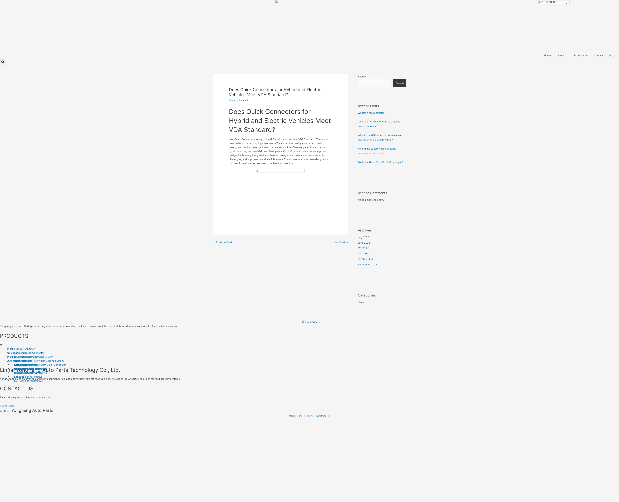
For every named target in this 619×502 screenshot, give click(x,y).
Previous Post (222, 242)
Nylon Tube (20, 364)
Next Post (341, 242)
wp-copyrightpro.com (320, 416)
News (233, 100)
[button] (2, 62)
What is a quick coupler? (372, 112)
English (551, 1)
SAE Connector (23, 356)
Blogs (612, 55)
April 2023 (364, 253)
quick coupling (253, 143)
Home (547, 55)
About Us (562, 55)
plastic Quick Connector (288, 151)
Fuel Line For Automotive (28, 376)
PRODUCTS (14, 336)
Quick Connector (244, 139)
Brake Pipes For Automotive (30, 368)
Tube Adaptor (22, 360)
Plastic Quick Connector (21, 348)
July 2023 (363, 237)
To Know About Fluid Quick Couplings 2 (380, 162)
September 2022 (367, 264)
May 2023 (363, 248)
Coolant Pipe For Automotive (30, 372)
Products (579, 55)
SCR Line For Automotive (28, 380)
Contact (598, 55)
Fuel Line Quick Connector (29, 352)
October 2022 (365, 259)
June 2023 (364, 242)
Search (362, 76)
